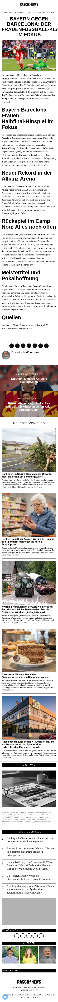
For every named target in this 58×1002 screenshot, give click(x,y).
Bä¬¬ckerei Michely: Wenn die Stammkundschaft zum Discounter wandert (26, 675)
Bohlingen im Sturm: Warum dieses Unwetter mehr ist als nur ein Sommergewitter (27, 475)
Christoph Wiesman (25, 352)
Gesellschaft (22, 13)
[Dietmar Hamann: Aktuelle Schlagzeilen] (29, 378)
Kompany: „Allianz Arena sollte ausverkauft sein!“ (25, 325)
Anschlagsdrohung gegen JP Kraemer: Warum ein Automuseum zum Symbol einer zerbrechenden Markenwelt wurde (28, 744)
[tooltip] (11, 345)
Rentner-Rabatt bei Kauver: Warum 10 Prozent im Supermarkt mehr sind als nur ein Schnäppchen (28, 542)
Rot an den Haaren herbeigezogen (17, 328)
